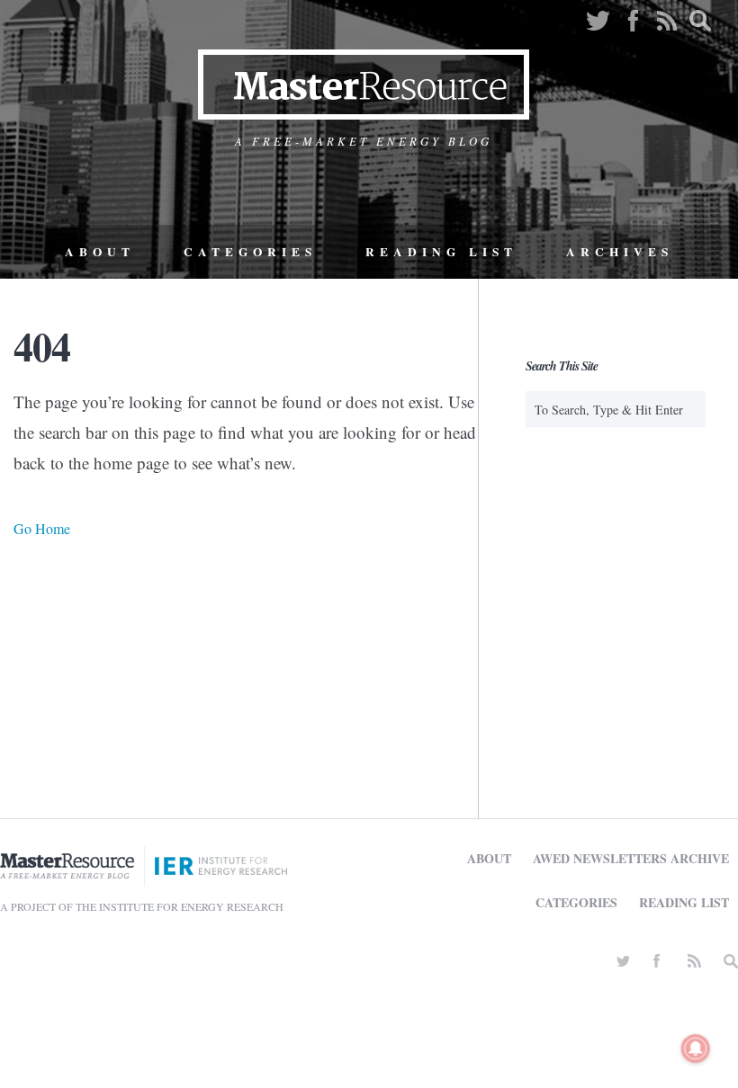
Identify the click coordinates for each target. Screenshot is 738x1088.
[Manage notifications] (695, 1048)
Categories (250, 252)
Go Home (42, 528)
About (100, 252)
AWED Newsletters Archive (631, 858)
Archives (619, 252)
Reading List (441, 252)
